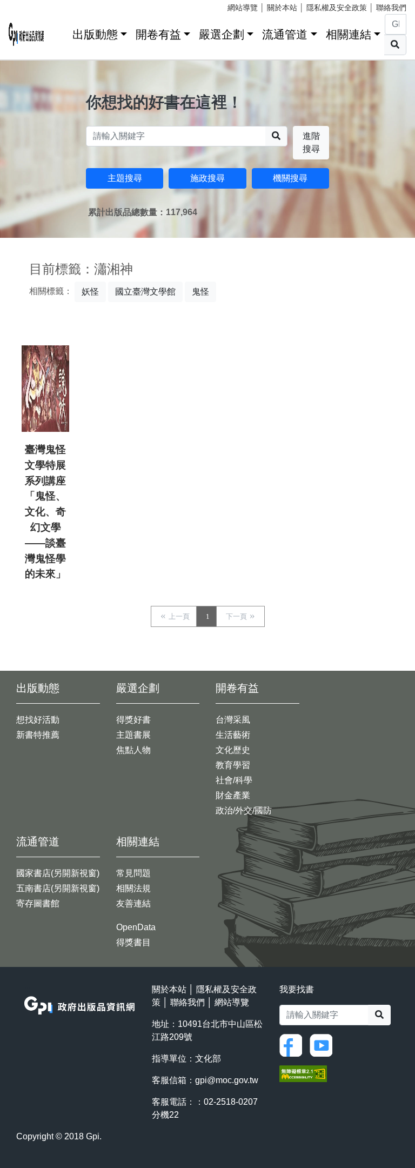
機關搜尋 (290, 178)
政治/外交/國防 (244, 810)
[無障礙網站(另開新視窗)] (303, 1072)
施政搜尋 (207, 178)
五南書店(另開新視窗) (57, 888)
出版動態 (95, 34)
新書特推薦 (37, 734)
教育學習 (233, 765)
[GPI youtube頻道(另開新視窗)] (324, 1044)
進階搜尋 (311, 142)
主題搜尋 (125, 178)
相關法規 (133, 888)
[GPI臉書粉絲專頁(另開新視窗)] (293, 1044)
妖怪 (90, 291)
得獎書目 (133, 942)
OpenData (136, 927)
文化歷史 (233, 750)
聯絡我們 (391, 7)
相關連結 (348, 34)
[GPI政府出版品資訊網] (26, 34)
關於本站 (282, 7)
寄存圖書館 (37, 903)
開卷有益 (158, 34)
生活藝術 (233, 734)
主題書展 (133, 734)
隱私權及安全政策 (336, 7)
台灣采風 (233, 719)
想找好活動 (37, 719)
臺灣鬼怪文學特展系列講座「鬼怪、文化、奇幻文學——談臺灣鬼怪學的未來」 (45, 511)
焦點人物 (133, 750)
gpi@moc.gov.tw (226, 1080)
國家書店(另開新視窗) (57, 873)
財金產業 (233, 795)
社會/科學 (234, 780)
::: (60, 32)
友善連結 (133, 903)
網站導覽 (242, 7)
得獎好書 (133, 719)
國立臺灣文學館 (145, 291)
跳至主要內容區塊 (30, 5)
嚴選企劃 (221, 34)
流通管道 (284, 34)
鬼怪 (200, 291)
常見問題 (133, 873)
